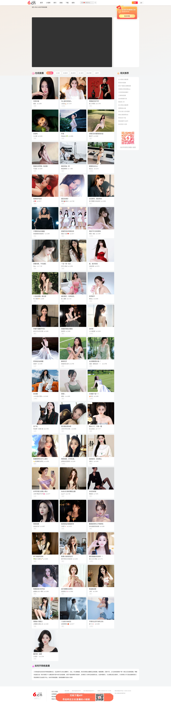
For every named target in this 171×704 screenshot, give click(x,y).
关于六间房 (55, 691)
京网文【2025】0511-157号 (104, 690)
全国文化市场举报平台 (88, 695)
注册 (141, 2)
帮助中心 (54, 699)
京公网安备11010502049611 (105, 693)
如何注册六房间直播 (123, 111)
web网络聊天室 (122, 98)
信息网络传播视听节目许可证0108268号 (74, 693)
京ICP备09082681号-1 (88, 690)
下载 (67, 3)
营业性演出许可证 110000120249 (123, 690)
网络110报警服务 (69, 695)
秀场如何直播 (122, 82)
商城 (61, 3)
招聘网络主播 (122, 108)
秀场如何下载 (122, 118)
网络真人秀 (121, 102)
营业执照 (67, 690)
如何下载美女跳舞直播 (124, 86)
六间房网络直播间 (123, 92)
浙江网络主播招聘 (123, 105)
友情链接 (54, 694)
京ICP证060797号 (76, 690)
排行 (55, 3)
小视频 (48, 3)
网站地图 (54, 696)
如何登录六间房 (122, 124)
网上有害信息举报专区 (120, 693)
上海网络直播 (122, 95)
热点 (36, 7)
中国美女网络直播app (124, 89)
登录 (135, 2)
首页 (41, 3)
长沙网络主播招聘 (123, 79)
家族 (73, 3)
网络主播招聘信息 (123, 114)
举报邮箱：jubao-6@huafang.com (106, 695)
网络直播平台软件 (123, 121)
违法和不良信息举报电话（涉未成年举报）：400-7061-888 (79, 698)
